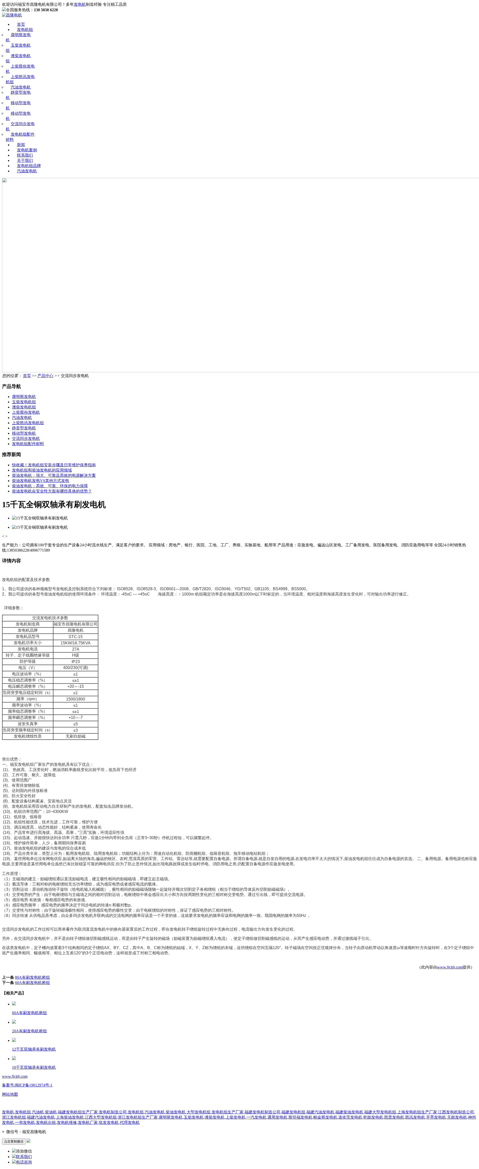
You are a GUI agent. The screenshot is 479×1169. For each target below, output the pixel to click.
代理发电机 (130, 1122)
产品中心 (45, 376)
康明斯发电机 (24, 396)
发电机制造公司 (113, 1112)
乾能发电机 (373, 1117)
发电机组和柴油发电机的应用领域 (42, 470)
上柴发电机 (235, 1117)
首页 (21, 24)
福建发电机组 (293, 1112)
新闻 (21, 145)
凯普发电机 (394, 1117)
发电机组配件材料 (28, 444)
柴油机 (51, 1112)
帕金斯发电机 (325, 1117)
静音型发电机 (24, 428)
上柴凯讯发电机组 (28, 423)
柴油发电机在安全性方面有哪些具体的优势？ (52, 491)
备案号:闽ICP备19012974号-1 (27, 1085)
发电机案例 (27, 150)
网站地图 (10, 1094)
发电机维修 (67, 1122)
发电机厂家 (88, 1122)
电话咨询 (24, 1162)
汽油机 (38, 1112)
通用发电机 (277, 1117)
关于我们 (25, 160)
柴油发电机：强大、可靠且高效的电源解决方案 (54, 475)
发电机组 (25, 29)
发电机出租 (46, 1122)
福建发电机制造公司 (262, 1112)
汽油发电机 (21, 87)
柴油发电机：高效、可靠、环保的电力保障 (50, 486)
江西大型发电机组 (101, 1117)
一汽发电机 (256, 1117)
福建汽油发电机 (320, 1112)
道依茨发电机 (350, 1117)
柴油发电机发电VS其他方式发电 (40, 481)
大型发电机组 (199, 1112)
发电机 (80, 4)
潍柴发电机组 (24, 407)
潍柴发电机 (215, 1117)
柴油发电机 (176, 1112)
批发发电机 (109, 1122)
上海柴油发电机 (70, 1117)
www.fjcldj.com (450, 967)
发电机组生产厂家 (227, 1112)
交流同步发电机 (26, 438)
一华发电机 (25, 1122)
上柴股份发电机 (26, 412)
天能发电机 (457, 1117)
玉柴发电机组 (24, 402)
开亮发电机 (436, 1117)
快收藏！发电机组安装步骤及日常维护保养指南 (54, 465)
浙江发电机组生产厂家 (138, 1117)
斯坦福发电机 (300, 1117)
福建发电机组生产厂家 (78, 1112)
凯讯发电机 (415, 1117)
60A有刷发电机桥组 (32, 982)
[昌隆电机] (12, 15)
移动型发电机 (24, 433)
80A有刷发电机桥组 (32, 977)
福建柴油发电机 (349, 1112)
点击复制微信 (13, 1141)
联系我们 (25, 155)
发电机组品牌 (29, 166)
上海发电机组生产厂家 (417, 1112)
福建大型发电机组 (380, 1112)
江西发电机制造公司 (456, 1112)
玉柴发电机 (194, 1117)
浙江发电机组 (14, 1117)
